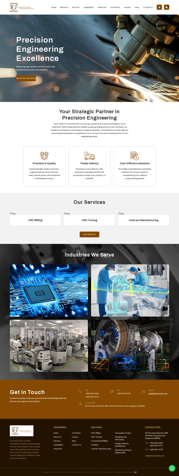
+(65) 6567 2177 (92, 397)
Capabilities (88, 7)
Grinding (94, 445)
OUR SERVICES (89, 234)
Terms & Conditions (93, 472)
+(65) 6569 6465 (92, 393)
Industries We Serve (26, 78)
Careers (127, 7)
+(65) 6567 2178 (123, 393)
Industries (102, 7)
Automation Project (123, 433)
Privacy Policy (107, 472)
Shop (137, 7)
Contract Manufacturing (101, 449)
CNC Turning (96, 437)
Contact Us (148, 7)
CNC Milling (96, 433)
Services (76, 7)
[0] (166, 7)
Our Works (115, 7)
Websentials (129, 472)
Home (53, 7)
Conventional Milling (99, 441)
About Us (64, 7)
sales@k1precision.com (157, 393)
